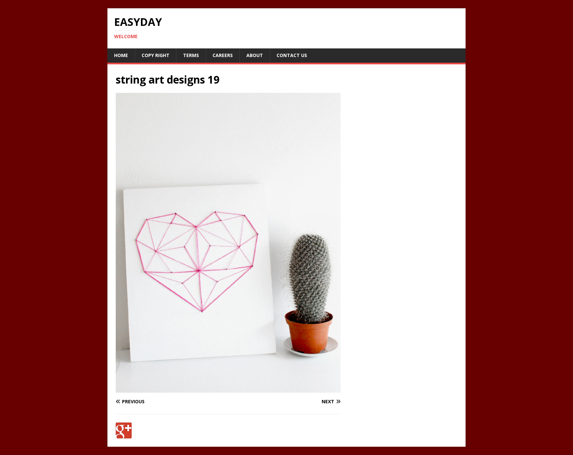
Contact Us (292, 55)
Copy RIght (155, 55)
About (254, 55)
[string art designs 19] (228, 389)
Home (121, 55)
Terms (191, 55)
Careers (223, 55)
